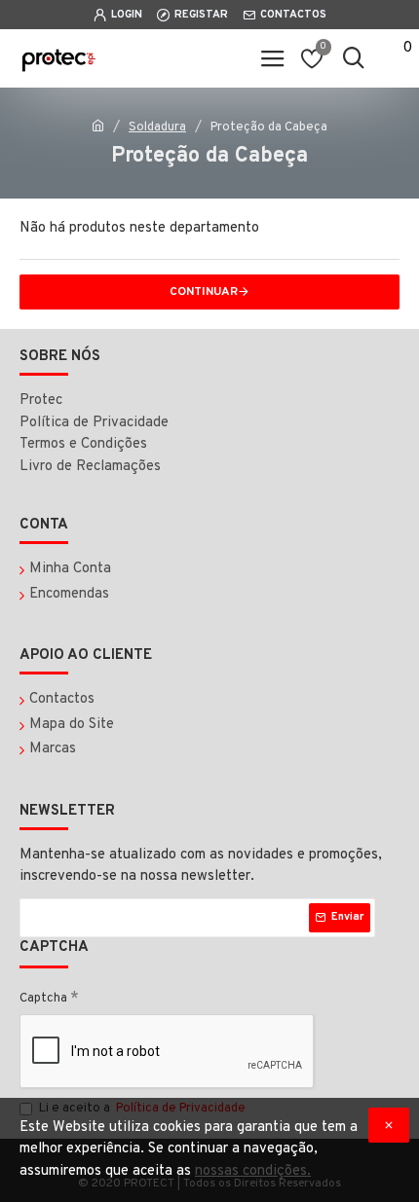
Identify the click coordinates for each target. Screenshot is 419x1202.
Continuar (204, 292)
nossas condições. (253, 1171)
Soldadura (157, 127)
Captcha (43, 998)
